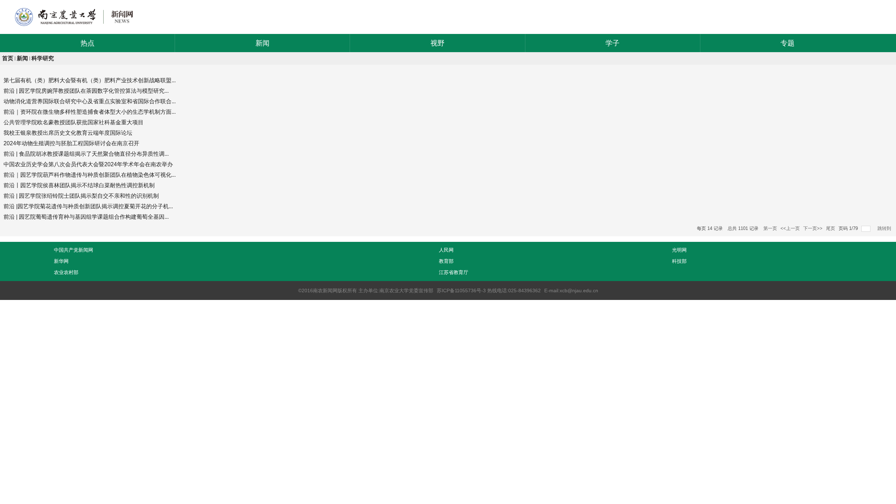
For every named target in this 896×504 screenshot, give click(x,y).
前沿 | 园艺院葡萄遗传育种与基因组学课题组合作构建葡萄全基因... (86, 217)
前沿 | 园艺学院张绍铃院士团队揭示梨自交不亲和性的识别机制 (81, 196)
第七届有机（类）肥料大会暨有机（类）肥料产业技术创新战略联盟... (90, 80)
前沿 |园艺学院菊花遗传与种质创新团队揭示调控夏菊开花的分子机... (88, 206)
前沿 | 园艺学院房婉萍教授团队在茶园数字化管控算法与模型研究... (86, 91)
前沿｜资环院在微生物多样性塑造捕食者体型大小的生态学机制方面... (90, 112)
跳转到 (884, 228)
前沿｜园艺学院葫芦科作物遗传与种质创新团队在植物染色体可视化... (90, 175)
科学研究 (42, 58)
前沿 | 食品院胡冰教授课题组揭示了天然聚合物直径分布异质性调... (86, 154)
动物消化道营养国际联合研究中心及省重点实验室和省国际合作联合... (90, 101)
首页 (7, 58)
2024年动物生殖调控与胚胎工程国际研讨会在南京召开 (71, 143)
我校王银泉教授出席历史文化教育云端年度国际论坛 (68, 133)
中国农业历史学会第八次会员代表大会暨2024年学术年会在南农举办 (88, 164)
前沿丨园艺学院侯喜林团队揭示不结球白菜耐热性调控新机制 (79, 185)
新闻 (22, 58)
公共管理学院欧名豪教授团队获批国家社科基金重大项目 (74, 122)
